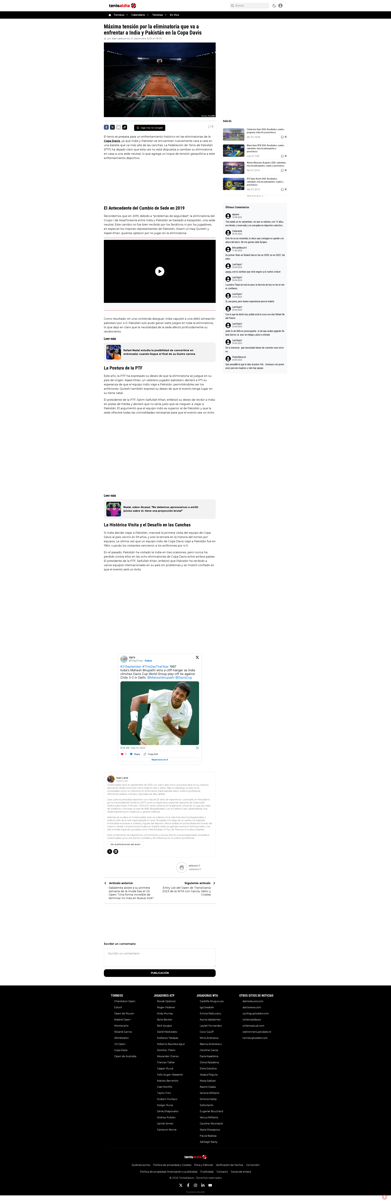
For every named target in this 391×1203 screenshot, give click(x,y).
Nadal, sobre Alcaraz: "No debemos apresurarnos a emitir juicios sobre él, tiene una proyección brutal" (160, 509)
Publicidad (207, 1171)
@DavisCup (183, 677)
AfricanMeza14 (239, 247)
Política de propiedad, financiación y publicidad (168, 1171)
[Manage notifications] (384, 1197)
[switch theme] (274, 6)
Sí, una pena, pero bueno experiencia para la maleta (249, 301)
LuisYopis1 (237, 264)
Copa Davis (112, 141)
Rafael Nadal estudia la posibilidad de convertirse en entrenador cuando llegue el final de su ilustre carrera (159, 352)
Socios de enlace (241, 1171)
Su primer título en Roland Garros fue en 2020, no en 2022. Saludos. (255, 257)
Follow (148, 660)
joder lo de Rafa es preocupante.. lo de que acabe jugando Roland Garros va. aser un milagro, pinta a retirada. (254, 333)
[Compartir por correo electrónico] (118, 127)
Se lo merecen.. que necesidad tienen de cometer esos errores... (254, 349)
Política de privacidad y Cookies (172, 1165)
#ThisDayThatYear (155, 666)
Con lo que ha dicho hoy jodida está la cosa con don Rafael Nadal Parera (255, 316)
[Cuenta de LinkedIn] (203, 1185)
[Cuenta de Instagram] (195, 1185)
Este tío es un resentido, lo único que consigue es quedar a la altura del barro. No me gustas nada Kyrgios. (254, 240)
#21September (130, 666)
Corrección (252, 1165)
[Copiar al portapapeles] (124, 127)
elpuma (235, 214)
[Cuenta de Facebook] (188, 1185)
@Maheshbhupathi (160, 677)
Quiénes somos (141, 1165)
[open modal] (280, 6)
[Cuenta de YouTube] (210, 1185)
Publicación (160, 973)
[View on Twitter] (197, 659)
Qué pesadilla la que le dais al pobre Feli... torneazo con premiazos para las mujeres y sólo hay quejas (254, 366)
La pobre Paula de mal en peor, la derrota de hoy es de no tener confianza (254, 286)
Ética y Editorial (203, 1165)
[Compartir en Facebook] (106, 127)
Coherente (237, 231)
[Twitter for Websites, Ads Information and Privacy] (197, 747)
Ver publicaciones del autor (125, 844)
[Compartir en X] (112, 127)
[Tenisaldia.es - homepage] (122, 5)
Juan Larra (117, 38)
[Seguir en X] (109, 851)
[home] (109, 15)
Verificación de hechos (229, 1165)
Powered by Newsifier (195, 1192)
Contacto (222, 1171)
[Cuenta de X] (181, 1185)
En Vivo (174, 14)
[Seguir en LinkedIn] (115, 851)
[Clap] (181, 867)
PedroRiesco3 (239, 357)
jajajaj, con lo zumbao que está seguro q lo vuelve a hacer (253, 271)
